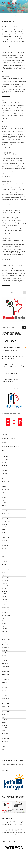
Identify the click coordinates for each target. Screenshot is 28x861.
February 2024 (5, 537)
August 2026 (5, 459)
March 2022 (4, 599)
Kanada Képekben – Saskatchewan (12, 240)
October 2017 (5, 741)
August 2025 (5, 492)
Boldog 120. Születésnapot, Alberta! (12, 154)
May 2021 (4, 626)
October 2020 (5, 644)
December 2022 (5, 575)
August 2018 (5, 714)
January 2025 (5, 510)
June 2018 (4, 719)
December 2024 (6, 513)
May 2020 (4, 658)
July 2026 (4, 462)
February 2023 (5, 569)
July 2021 (4, 620)
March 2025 (5, 505)
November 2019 (5, 674)
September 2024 (6, 521)
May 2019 (4, 690)
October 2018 (5, 709)
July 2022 (4, 588)
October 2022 (5, 580)
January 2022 (5, 604)
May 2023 (4, 561)
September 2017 (6, 744)
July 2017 (4, 749)
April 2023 (4, 564)
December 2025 (6, 481)
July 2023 (4, 556)
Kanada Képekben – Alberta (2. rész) (12, 102)
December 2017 (5, 735)
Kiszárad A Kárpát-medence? (8, 438)
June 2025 (4, 497)
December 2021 (5, 607)
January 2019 (5, 701)
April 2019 (4, 693)
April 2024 (4, 532)
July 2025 (4, 494)
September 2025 (6, 489)
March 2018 (4, 727)
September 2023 (6, 551)
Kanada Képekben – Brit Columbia (12, 266)
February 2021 (5, 634)
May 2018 (4, 722)
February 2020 (5, 666)
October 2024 (5, 518)
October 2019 (5, 677)
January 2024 (5, 540)
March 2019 (4, 695)
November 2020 (6, 642)
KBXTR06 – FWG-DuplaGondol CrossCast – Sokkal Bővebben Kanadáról (11, 212)
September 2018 (6, 711)
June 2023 (4, 559)
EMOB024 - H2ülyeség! (10, 350)
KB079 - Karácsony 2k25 (10, 373)
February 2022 (5, 602)
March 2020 (5, 663)
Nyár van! (4, 442)
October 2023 (5, 548)
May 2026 (4, 468)
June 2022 (4, 591)
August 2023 (5, 553)
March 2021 (4, 631)
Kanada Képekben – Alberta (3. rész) (13, 78)
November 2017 (5, 738)
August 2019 (5, 682)
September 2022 (6, 583)
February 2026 (5, 476)
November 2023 (6, 545)
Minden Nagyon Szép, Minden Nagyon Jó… (11, 446)
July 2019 (4, 685)
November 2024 (6, 516)
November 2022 (5, 577)
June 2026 (4, 465)
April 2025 (4, 502)
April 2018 (4, 725)
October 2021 (5, 612)
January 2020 (5, 669)
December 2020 (6, 639)
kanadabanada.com (7, 762)
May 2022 (4, 593)
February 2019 (5, 698)
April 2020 (4, 660)
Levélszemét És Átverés (7, 434)
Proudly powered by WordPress (8, 857)
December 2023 (6, 543)
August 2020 (5, 650)
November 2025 (6, 484)
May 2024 (4, 529)
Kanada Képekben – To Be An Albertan (13, 27)
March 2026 (5, 473)
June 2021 (4, 623)
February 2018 (5, 730)
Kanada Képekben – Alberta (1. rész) (12, 128)
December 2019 (5, 671)
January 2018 (5, 733)
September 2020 (6, 647)
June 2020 (4, 655)
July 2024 (4, 526)
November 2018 (5, 706)
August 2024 (5, 524)
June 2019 (4, 687)
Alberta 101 (4, 450)
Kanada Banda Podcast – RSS (11, 347)
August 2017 (5, 746)
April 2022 (4, 596)
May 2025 (4, 500)
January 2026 (5, 478)
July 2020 (4, 652)
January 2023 (5, 572)
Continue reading (6, 46)
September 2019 (6, 679)
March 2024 (5, 534)
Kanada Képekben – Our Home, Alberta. (14, 52)
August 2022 (5, 585)
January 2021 (5, 636)
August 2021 (5, 618)
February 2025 (5, 508)
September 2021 (6, 615)
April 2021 (4, 628)
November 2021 (5, 610)
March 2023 (5, 567)
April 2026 (4, 470)
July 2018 (4, 717)
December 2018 (5, 703)
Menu (14, 15)
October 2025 (5, 486)
